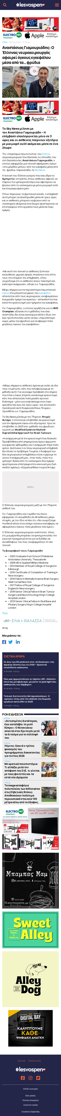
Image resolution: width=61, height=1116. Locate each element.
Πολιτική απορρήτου (30, 1100)
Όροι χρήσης (30, 1096)
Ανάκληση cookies (30, 1105)
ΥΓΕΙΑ (4, 42)
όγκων (6, 293)
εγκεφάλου (45, 293)
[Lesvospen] (30, 6)
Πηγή (5, 613)
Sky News (40, 170)
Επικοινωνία (34, 1060)
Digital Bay (35, 1112)
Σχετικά (21, 1060)
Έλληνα (46, 154)
